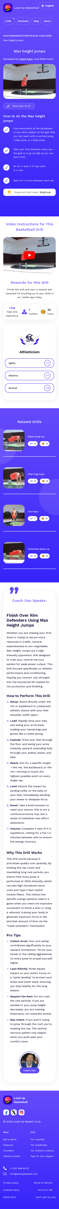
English (49, 5)
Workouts (23, 21)
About (47, 21)
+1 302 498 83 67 (19, 1168)
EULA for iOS (45, 1190)
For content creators (42, 1150)
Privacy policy (11, 1182)
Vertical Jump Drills (40, 35)
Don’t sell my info (46, 1197)
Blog (36, 21)
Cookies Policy (11, 1190)
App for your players (42, 1156)
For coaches (37, 1139)
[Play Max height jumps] (29, 255)
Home (6, 35)
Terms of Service (43, 1182)
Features (8, 1145)
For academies (39, 1145)
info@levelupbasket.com (23, 1174)
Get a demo (9, 1139)
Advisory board (11, 1156)
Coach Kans (25, 59)
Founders (8, 1150)
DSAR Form (9, 1197)
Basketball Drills (19, 35)
